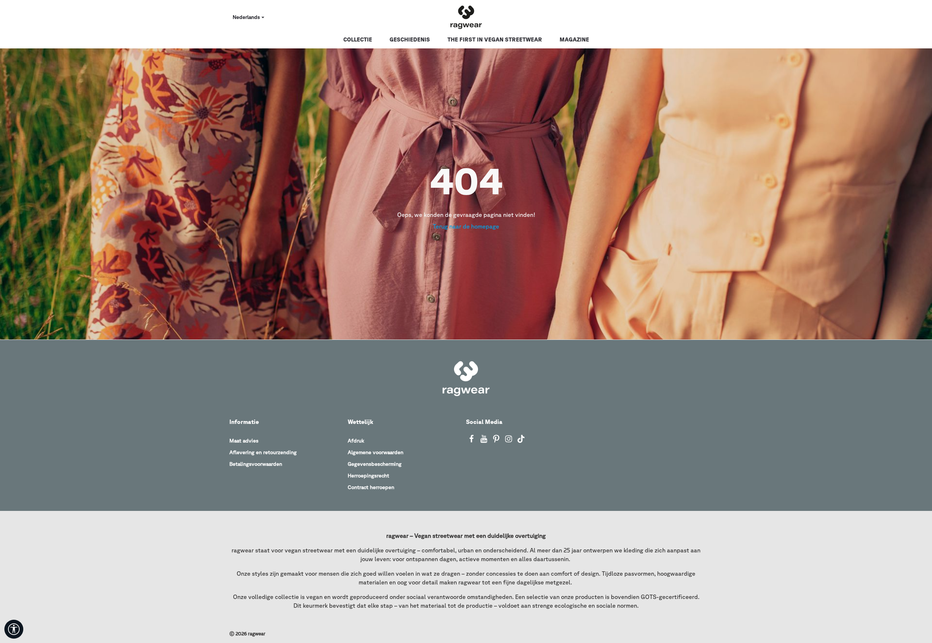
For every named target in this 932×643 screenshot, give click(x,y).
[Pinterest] (497, 441)
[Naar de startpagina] (466, 17)
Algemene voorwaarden (375, 452)
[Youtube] (484, 441)
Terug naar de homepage (466, 226)
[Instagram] (509, 441)
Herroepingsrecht (368, 476)
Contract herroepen (371, 487)
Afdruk (356, 441)
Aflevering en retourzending (263, 452)
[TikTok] (521, 441)
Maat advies (243, 441)
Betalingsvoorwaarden (255, 464)
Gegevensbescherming (375, 464)
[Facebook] (472, 441)
